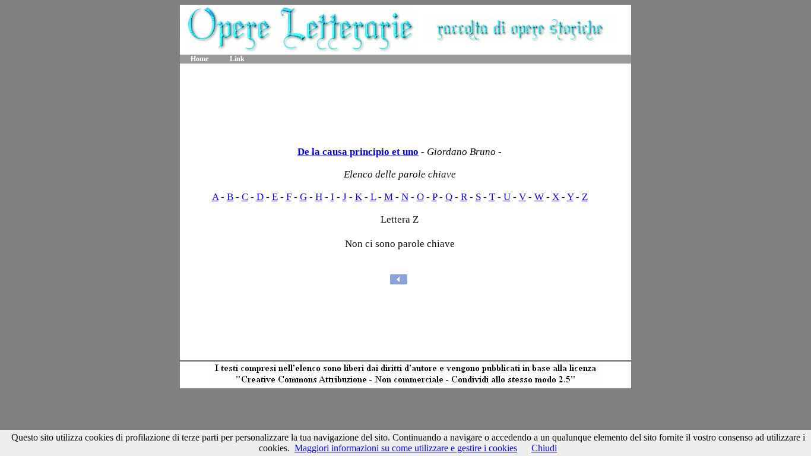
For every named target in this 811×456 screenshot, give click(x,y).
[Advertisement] (405, 101)
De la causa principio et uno (358, 151)
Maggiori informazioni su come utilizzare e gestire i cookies (405, 448)
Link (237, 59)
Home (199, 59)
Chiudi (544, 448)
